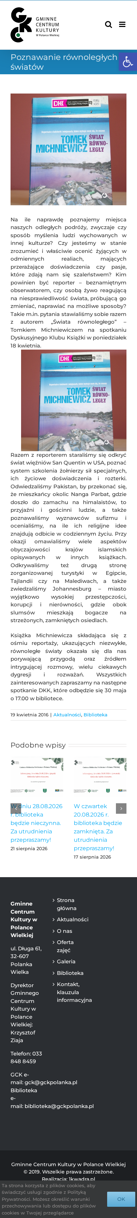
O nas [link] (64, 931)
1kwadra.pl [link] (82, 1179)
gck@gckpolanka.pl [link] (51, 1082)
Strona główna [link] (67, 904)
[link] (128, 62)
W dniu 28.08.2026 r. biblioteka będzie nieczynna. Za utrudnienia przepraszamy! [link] (37, 823)
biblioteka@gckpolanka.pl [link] (59, 1106)
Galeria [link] (66, 961)
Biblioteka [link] (95, 714)
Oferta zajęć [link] (65, 946)
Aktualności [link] (67, 714)
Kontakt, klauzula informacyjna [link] (70, 992)
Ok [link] (121, 1199)
